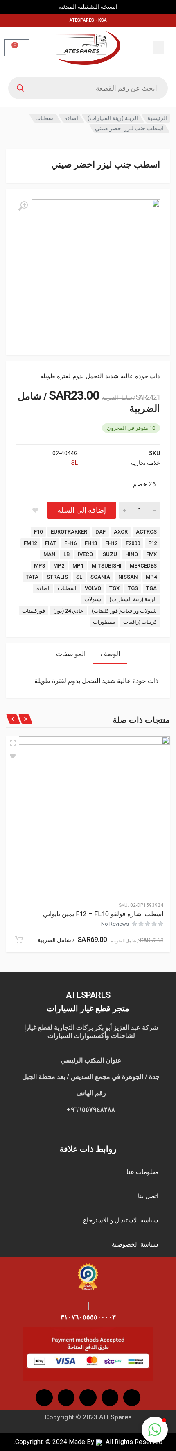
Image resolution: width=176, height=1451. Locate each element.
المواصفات (71, 654)
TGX (114, 588)
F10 (38, 532)
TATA (32, 577)
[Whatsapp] (44, 1397)
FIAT (50, 543)
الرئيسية (157, 118)
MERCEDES (143, 566)
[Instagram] (110, 1397)
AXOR (121, 532)
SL (74, 462)
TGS (133, 588)
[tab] (110, 653)
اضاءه (71, 118)
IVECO (85, 554)
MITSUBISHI (107, 566)
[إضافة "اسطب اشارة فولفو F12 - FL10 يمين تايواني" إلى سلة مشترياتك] (18, 939)
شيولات (92, 599)
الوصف (110, 654)
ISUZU (109, 554)
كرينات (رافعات (140, 622)
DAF (100, 532)
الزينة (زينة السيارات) (113, 118)
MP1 (77, 566)
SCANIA (100, 577)
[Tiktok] (66, 1397)
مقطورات (104, 622)
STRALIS (57, 577)
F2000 (133, 543)
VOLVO (93, 588)
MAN (49, 554)
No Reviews (115, 924)
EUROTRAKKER (69, 532)
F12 (152, 543)
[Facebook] (131, 1397)
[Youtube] (88, 1397)
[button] (158, 47)
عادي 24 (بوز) (68, 611)
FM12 (30, 543)
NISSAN (128, 577)
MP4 (151, 577)
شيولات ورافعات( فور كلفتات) (124, 611)
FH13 (91, 543)
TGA (151, 588)
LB (66, 554)
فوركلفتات (33, 611)
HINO (131, 554)
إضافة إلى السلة (81, 510)
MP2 (58, 566)
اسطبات (45, 118)
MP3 (39, 566)
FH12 (111, 543)
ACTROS (146, 532)
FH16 (70, 543)
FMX (151, 554)
